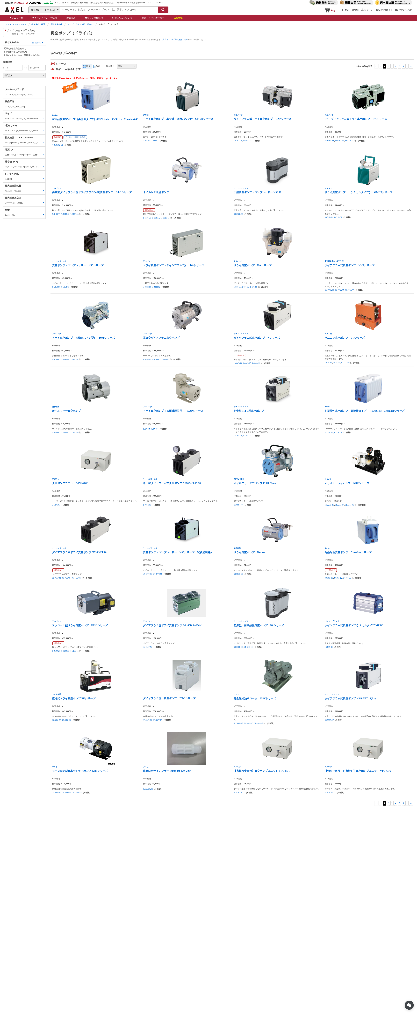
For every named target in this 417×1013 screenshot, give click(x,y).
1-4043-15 (247, 363)
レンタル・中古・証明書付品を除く (24, 55)
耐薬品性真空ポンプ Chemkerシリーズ (348, 552)
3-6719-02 (338, 217)
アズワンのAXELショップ (14, 24)
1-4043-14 (238, 363)
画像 (88, 66)
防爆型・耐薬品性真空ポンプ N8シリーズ (259, 625)
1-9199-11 (74, 651)
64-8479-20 (349, 141)
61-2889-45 (238, 723)
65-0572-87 (157, 720)
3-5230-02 (65, 432)
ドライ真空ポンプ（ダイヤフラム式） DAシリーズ (173, 265)
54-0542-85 (76, 792)
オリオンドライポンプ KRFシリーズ (347, 483)
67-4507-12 (147, 647)
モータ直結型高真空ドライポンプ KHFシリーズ (80, 770)
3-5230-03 (74, 432)
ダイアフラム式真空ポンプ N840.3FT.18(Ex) (350, 698)
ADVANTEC (239, 479)
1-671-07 (245, 287)
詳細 (98, 66)
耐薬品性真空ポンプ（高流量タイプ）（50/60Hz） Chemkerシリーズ (365, 410)
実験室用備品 (56, 24)
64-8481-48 (329, 141)
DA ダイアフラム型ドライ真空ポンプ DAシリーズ (356, 118)
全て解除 (36, 42)
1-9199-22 (65, 651)
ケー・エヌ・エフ (241, 188)
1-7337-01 (345, 363)
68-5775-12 (329, 720)
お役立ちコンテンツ (122, 18)
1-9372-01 (147, 505)
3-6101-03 (347, 578)
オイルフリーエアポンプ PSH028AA (255, 483)
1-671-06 (253, 287)
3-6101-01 (329, 578)
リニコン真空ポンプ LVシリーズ (345, 337)
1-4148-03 (65, 214)
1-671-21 (154, 429)
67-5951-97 (56, 720)
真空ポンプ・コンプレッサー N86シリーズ (78, 265)
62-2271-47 (339, 505)
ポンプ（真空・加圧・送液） (80, 24)
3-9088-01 (147, 287)
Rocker (55, 115)
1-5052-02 (65, 287)
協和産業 (55, 407)
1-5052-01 (56, 287)
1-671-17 (146, 429)
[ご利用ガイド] (384, 10)
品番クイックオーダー (153, 18)
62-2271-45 (329, 505)
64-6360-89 (248, 647)
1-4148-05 (74, 214)
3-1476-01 (56, 505)
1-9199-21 (56, 651)
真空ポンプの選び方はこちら (175, 39)
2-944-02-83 (148, 789)
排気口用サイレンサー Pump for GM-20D (167, 770)
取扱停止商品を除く (16, 48)
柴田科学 (237, 548)
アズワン (146, 115)
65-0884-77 (238, 505)
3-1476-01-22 (239, 792)
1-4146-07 (56, 359)
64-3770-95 (147, 574)
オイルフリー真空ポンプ (66, 410)
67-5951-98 (66, 720)
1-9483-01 (147, 359)
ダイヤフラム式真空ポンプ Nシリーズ (257, 337)
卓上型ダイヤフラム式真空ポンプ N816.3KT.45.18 (172, 483)
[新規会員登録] (350, 10)
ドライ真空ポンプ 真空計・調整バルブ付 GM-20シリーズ (178, 118)
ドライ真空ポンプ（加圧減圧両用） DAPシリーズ (173, 410)
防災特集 (178, 18)
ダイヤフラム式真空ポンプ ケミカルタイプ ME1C (354, 625)
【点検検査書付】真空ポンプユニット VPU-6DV (262, 770)
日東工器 (328, 334)
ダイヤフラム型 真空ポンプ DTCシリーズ (169, 698)
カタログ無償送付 (94, 18)
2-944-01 (146, 141)
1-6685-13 (165, 218)
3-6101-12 (338, 578)
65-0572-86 (147, 720)
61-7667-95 (76, 578)
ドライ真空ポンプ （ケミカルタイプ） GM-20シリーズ (358, 192)
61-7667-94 (66, 578)
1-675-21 (328, 363)
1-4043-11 (256, 363)
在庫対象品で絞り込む (17, 52)
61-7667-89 (56, 578)
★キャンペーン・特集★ (44, 18)
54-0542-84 (66, 792)
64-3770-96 (157, 574)
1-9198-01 (156, 359)
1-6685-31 (147, 218)
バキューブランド (332, 621)
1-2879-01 (329, 647)
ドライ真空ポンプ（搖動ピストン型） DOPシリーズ (83, 337)
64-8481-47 (339, 141)
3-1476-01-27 (330, 792)
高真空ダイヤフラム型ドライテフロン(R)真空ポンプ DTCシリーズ (92, 192)
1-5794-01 (238, 436)
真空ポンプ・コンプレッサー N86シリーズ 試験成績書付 (178, 552)
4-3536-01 (329, 432)
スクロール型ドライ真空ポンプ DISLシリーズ (80, 625)
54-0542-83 (56, 792)
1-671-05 (237, 287)
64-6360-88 (238, 647)
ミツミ (236, 694)
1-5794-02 (247, 436)
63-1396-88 (349, 290)
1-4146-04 (74, 359)
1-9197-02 (247, 141)
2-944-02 (154, 141)
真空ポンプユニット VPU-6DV (70, 483)
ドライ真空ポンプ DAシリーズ (253, 265)
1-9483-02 (165, 359)
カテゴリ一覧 (16, 18)
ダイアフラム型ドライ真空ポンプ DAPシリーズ (262, 118)
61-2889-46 (248, 723)
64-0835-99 (238, 574)
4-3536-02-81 (57, 145)
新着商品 (71, 18)
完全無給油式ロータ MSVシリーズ (255, 698)
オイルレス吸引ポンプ (156, 192)
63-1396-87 (339, 290)
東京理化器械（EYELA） (335, 261)
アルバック (238, 115)
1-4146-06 (65, 359)
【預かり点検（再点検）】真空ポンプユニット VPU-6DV (358, 770)
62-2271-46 (349, 505)
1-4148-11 (56, 214)
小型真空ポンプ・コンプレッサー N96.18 (257, 192)
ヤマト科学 (56, 694)
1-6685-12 (156, 218)
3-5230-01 (56, 432)
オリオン (328, 479)
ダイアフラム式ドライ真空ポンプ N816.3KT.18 (79, 552)
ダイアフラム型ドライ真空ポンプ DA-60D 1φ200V (172, 625)
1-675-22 (336, 363)
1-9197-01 (238, 141)
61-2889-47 (258, 723)
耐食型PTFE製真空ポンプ (249, 410)
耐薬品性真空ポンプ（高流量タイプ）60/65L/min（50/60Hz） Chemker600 (95, 119)
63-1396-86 (329, 290)
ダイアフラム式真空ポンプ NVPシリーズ (349, 265)
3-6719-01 (329, 217)
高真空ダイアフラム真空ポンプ (161, 337)
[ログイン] (367, 10)
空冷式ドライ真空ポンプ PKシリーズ (73, 698)
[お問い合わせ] (403, 10)
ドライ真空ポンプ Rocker (249, 552)
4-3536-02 (338, 432)
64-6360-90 (238, 214)
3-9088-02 (156, 287)
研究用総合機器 (38, 24)
